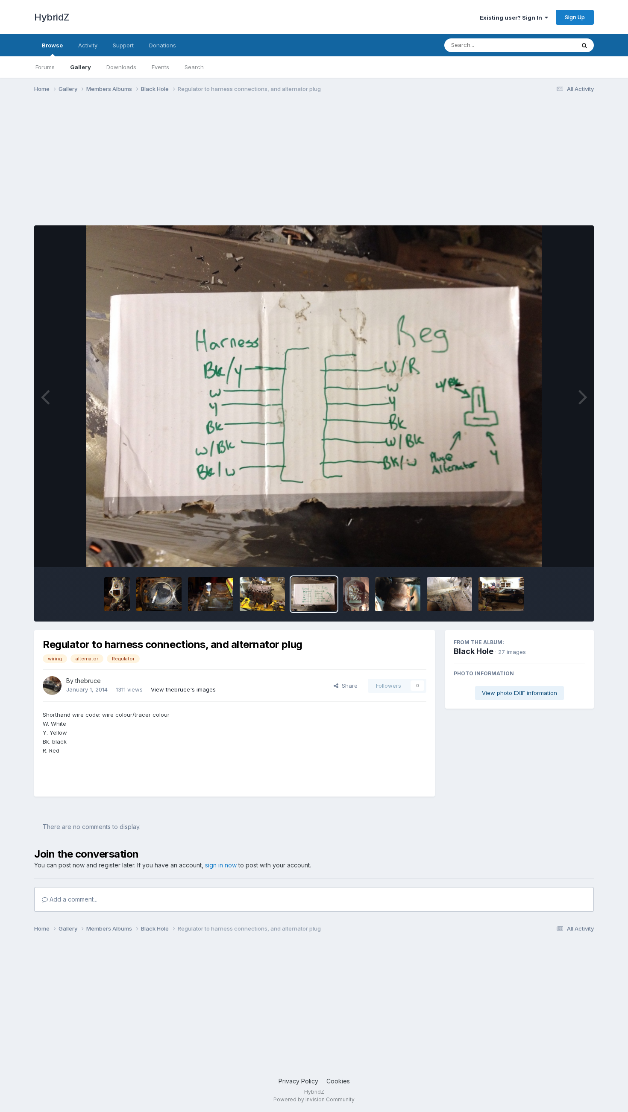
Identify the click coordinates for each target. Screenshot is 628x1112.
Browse (52, 45)
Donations (162, 45)
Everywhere (548, 45)
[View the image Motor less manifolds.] (262, 594)
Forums (45, 67)
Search (194, 67)
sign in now (221, 865)
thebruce (88, 680)
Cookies (338, 1081)
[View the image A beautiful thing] (159, 594)
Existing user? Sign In (512, 17)
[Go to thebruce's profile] (52, 685)
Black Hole (473, 651)
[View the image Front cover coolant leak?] (117, 594)
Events (160, 67)
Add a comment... (72, 899)
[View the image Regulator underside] (356, 594)
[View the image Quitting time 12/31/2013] (501, 594)
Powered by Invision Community (314, 1099)
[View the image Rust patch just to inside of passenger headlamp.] (397, 594)
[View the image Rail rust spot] (449, 594)
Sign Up (575, 17)
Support (123, 45)
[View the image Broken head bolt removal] (210, 594)
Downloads (121, 67)
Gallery (80, 67)
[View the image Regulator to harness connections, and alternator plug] (314, 594)
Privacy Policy (298, 1081)
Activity (87, 45)
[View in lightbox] (314, 396)
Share (348, 685)
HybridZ (51, 17)
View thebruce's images (183, 689)
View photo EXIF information (519, 692)
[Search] (584, 45)
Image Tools (558, 551)
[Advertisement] (189, 165)
